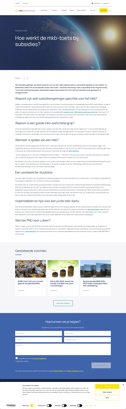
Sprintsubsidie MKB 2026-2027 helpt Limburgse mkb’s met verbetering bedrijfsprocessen (95, 284)
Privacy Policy (58, 371)
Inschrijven (25, 3)
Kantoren (18, 3)
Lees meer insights (63, 303)
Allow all (107, 386)
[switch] (49, 405)
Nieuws (72, 10)
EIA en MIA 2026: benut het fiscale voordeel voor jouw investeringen (62, 283)
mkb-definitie (74, 151)
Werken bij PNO (81, 10)
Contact (103, 10)
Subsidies (64, 10)
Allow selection (107, 392)
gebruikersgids (93, 209)
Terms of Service (73, 371)
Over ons (92, 10)
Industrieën (44, 10)
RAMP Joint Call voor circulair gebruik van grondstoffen (30, 282)
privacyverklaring (40, 358)
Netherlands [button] (101, 3)
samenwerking (30, 231)
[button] (110, 11)
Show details (89, 405)
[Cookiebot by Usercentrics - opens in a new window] (11, 405)
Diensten (54, 10)
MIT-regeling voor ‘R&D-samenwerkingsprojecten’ (79, 112)
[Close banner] (123, 384)
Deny (107, 397)
